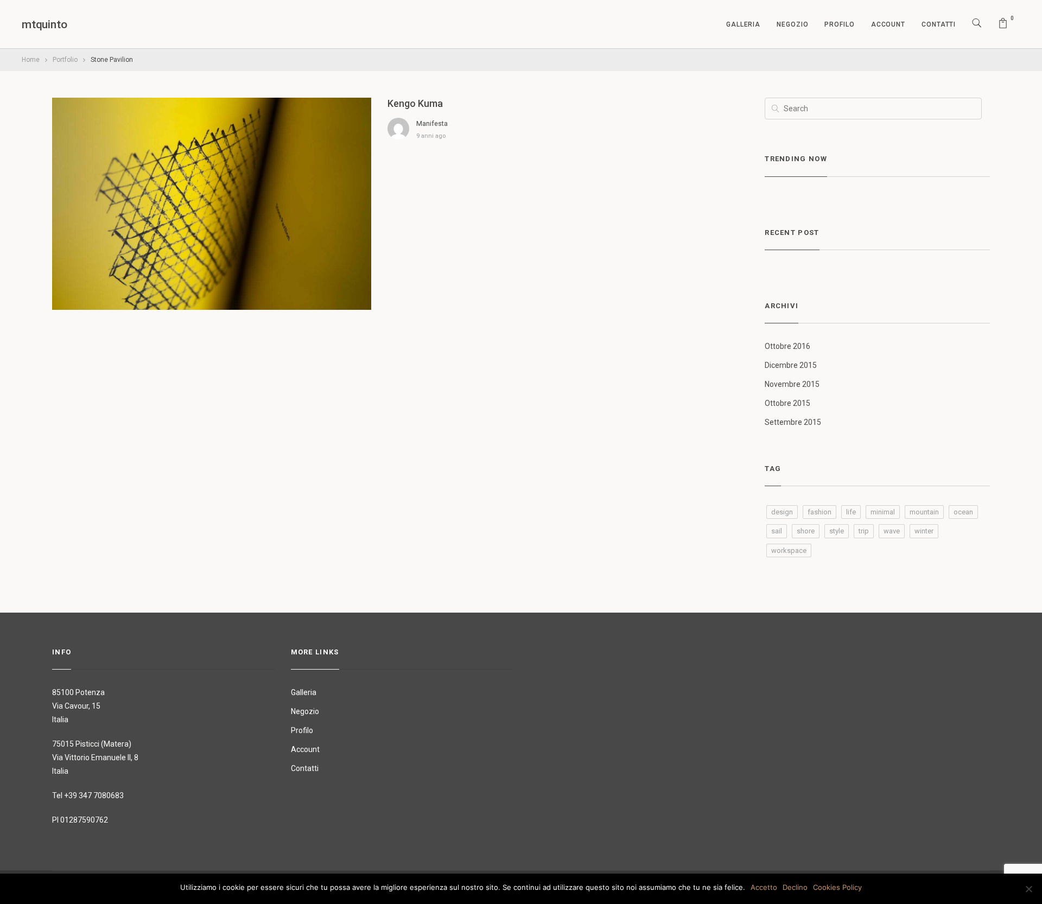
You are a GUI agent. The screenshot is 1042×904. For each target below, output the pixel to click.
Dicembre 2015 (791, 365)
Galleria (743, 24)
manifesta (432, 123)
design (782, 512)
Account (888, 24)
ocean (963, 512)
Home (31, 59)
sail (776, 531)
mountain (924, 512)
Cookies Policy (837, 887)
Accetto (764, 887)
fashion (819, 512)
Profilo (839, 24)
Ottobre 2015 (787, 403)
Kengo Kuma (415, 103)
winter (923, 531)
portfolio (65, 59)
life (851, 512)
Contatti (939, 24)
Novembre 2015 (792, 384)
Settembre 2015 (793, 422)
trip (864, 531)
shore (806, 531)
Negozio (792, 24)
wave (892, 531)
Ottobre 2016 (787, 346)
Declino (795, 887)
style (836, 531)
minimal (883, 512)
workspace (788, 550)
